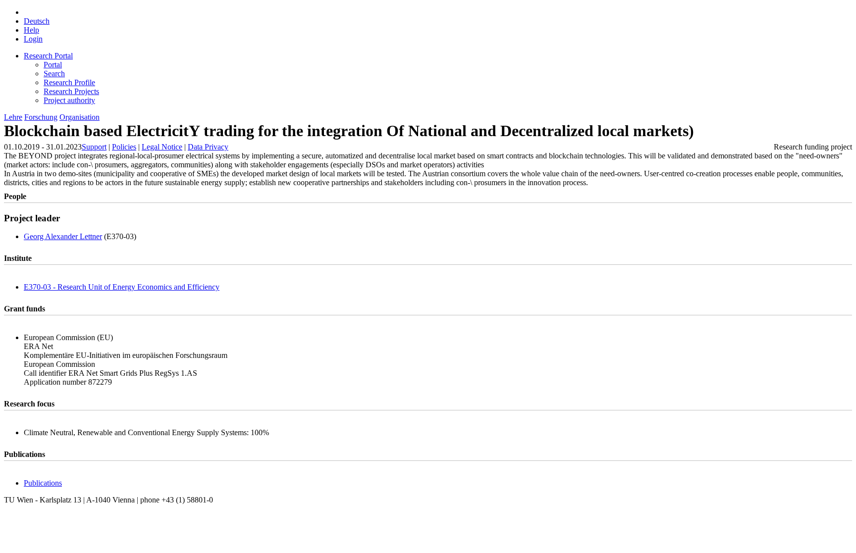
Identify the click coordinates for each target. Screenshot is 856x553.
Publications (43, 483)
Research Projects (71, 91)
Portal (53, 64)
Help (31, 30)
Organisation (79, 117)
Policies (124, 147)
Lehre (13, 117)
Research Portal (48, 55)
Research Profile (69, 82)
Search (54, 73)
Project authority (69, 100)
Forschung (40, 117)
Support (94, 147)
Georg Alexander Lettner (63, 236)
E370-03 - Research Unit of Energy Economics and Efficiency (121, 287)
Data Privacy (208, 147)
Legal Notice (162, 147)
